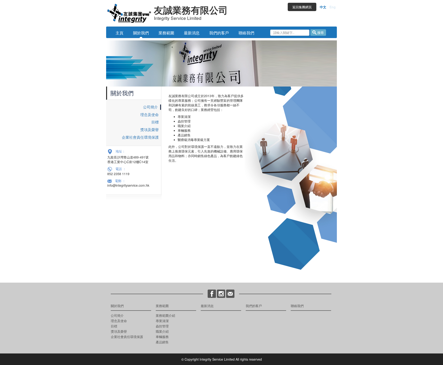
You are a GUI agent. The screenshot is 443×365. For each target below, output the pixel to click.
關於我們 (141, 33)
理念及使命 (149, 114)
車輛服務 (162, 336)
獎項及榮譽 (149, 129)
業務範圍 (166, 33)
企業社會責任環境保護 (140, 137)
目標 (155, 122)
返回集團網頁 (302, 7)
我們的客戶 (219, 33)
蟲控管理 (162, 326)
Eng (332, 7)
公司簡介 (150, 107)
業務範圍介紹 (165, 315)
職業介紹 (162, 331)
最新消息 (192, 33)
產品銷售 (162, 342)
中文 (323, 7)
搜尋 (320, 32)
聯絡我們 (246, 33)
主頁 (119, 33)
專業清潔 (162, 320)
